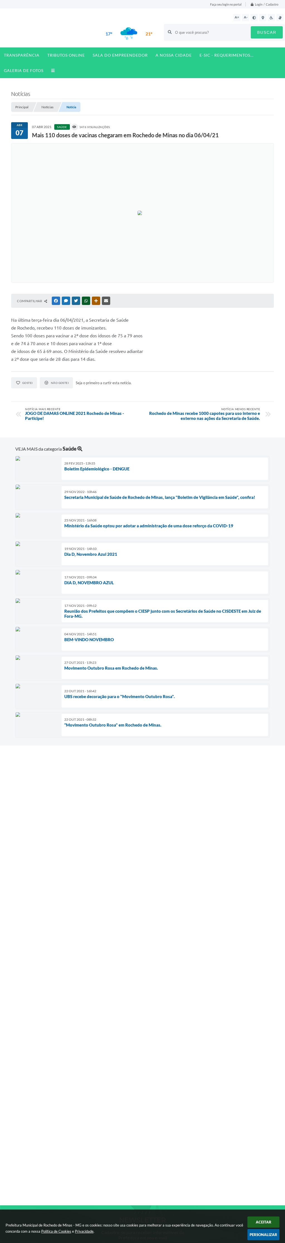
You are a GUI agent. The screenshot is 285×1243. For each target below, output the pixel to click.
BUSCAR (266, 32)
